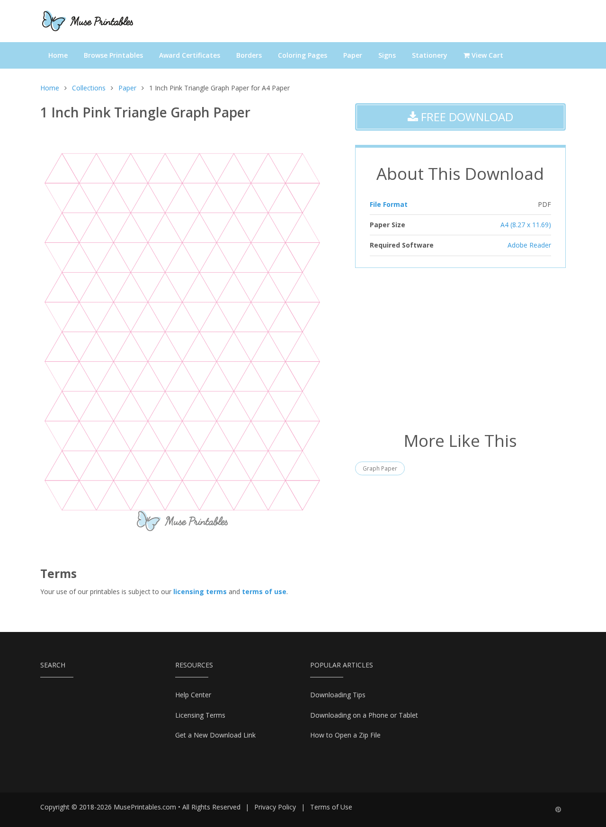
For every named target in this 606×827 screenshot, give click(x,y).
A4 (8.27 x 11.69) (525, 224)
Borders (249, 55)
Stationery (429, 55)
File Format (389, 204)
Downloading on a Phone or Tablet (364, 715)
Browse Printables (113, 55)
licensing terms (200, 591)
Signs (387, 55)
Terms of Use (331, 806)
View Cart (486, 55)
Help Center (193, 694)
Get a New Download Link (215, 734)
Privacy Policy (275, 806)
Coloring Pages (302, 55)
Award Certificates (189, 55)
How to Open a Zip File (345, 734)
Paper (352, 55)
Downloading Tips (337, 694)
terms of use (264, 591)
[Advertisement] (460, 348)
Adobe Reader (529, 244)
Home (58, 55)
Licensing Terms (200, 715)
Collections (89, 87)
